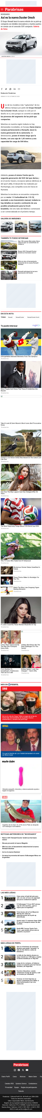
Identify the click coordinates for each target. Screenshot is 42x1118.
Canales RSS (9, 1084)
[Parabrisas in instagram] (15, 1070)
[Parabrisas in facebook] (19, 1070)
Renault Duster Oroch (33, 317)
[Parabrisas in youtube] (27, 1070)
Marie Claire (33, 1077)
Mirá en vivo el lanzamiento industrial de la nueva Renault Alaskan (20, 847)
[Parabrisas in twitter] (23, 1070)
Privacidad (8, 1087)
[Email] (19, 89)
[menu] (2, 9)
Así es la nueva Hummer (11, 852)
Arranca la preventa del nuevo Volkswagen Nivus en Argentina (21, 856)
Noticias (22, 1077)
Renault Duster (20, 317)
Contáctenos (33, 1084)
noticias (21, 727)
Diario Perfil (6, 1077)
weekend (21, 798)
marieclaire (21, 762)
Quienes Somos (21, 1084)
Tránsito (21, 1091)
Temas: (3, 317)
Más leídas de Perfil (11, 943)
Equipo (16, 1087)
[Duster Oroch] (7, 226)
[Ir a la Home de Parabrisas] (14, 9)
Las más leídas (8, 892)
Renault (10, 317)
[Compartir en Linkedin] (15, 89)
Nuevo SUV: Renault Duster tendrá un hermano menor (19, 839)
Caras (15, 1077)
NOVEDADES (5, 14)
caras (21, 689)
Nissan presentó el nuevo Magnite (15, 843)
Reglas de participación (29, 1087)
